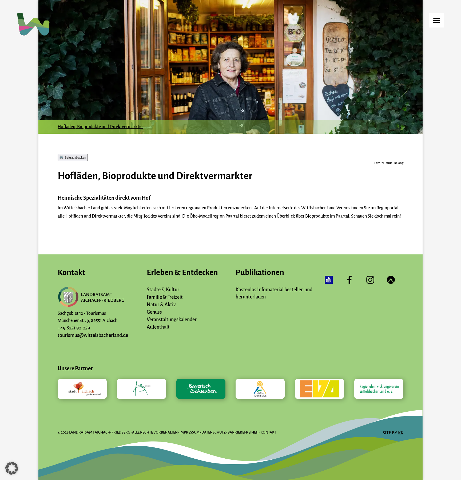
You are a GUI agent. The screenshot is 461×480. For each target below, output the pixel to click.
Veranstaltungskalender (172, 319)
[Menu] (436, 20)
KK (400, 433)
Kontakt (268, 432)
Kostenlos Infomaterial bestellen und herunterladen (274, 293)
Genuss (154, 312)
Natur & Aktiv (161, 304)
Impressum (190, 432)
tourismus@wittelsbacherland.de (93, 335)
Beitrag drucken (75, 157)
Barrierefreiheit (243, 432)
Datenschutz (213, 432)
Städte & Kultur (163, 289)
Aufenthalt (158, 327)
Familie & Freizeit (165, 297)
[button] (11, 468)
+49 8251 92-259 (74, 328)
